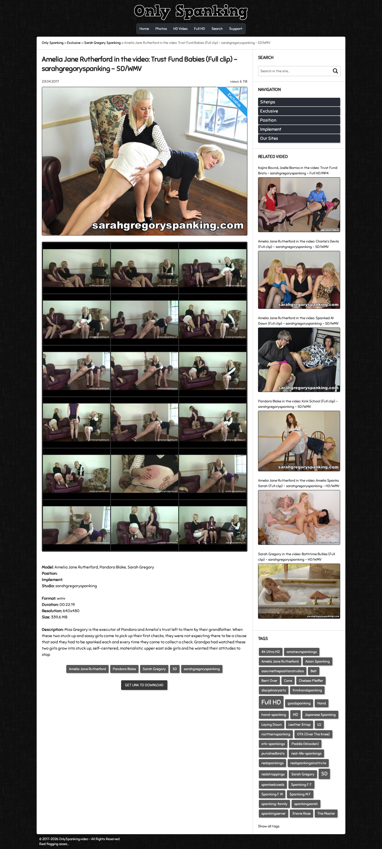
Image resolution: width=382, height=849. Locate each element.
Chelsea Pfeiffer (311, 680)
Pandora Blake (124, 669)
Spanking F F (301, 784)
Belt (314, 671)
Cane (288, 680)
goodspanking (299, 703)
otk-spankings (273, 744)
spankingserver (273, 813)
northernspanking (275, 734)
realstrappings (273, 774)
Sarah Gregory (154, 669)
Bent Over (269, 680)
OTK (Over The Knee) (313, 734)
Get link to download (144, 685)
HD (295, 714)
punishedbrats (273, 753)
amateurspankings (302, 652)
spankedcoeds (272, 784)
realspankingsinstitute (308, 763)
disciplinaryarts (273, 690)
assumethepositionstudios (282, 671)
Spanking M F (300, 794)
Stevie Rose (301, 813)
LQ (319, 724)
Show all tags (268, 826)
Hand (321, 703)
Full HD (271, 702)
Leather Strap (299, 724)
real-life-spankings (306, 753)
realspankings (272, 763)
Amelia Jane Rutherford (87, 669)
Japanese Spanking (320, 715)
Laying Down (271, 724)
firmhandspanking (307, 690)
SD (175, 669)
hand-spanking (273, 715)
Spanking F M (272, 794)
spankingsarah (306, 804)
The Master (326, 813)
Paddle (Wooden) (305, 744)
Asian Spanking (317, 661)
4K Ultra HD (270, 652)
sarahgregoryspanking (202, 669)
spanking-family (274, 804)
